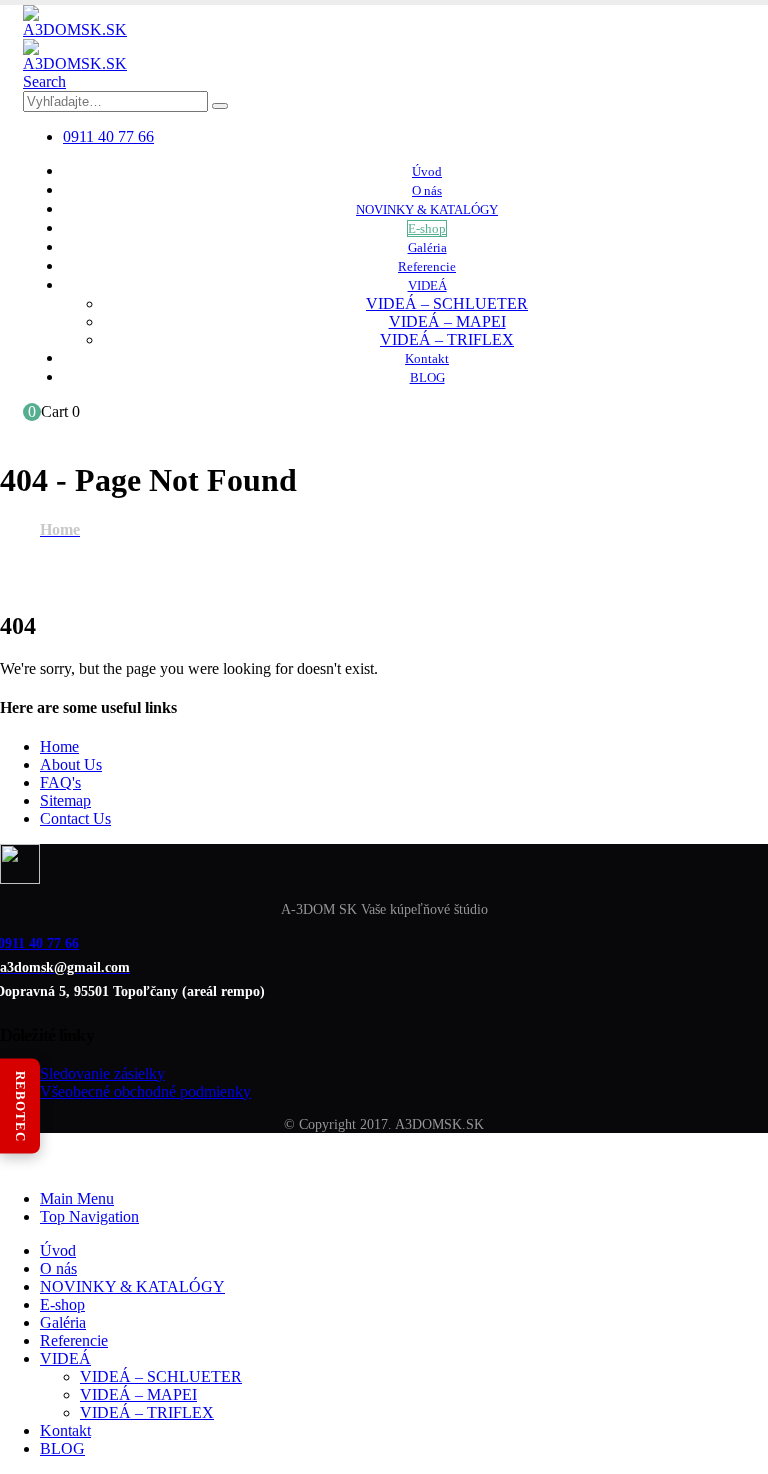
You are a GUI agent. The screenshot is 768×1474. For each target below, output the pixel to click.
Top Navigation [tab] (89, 1216)
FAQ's (60, 782)
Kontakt (427, 358)
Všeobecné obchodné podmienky (145, 1091)
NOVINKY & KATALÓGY (427, 209)
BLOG (427, 377)
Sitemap (65, 800)
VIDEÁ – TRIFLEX (447, 339)
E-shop (427, 228)
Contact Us (75, 818)
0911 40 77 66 (108, 136)
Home (59, 746)
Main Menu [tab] (77, 1198)
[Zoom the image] (384, 866)
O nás (427, 190)
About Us (71, 764)
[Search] (220, 106)
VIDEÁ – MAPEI (447, 321)
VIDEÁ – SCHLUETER (447, 303)
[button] (44, 81)
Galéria (427, 247)
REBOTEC (20, 1105)
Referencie (427, 266)
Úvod (427, 171)
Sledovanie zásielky (102, 1073)
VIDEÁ (427, 285)
